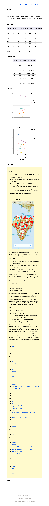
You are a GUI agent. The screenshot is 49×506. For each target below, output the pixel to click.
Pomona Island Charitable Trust (27, 497)
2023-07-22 (10, 9)
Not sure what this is (17, 453)
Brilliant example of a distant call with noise (23, 412)
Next (8, 481)
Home (21, 4)
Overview (10, 24)
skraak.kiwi (10, 4)
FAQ (26, 4)
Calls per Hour (11, 56)
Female (13, 351)
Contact (39, 4)
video (10, 196)
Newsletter (10, 164)
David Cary (21, 501)
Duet (12, 346)
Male (12, 353)
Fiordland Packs (27, 498)
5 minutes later (15, 388)
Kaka (12, 395)
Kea (12, 473)
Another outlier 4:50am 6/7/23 (19, 391)
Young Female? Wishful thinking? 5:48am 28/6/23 (25, 386)
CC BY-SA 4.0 (16, 501)
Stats (30, 4)
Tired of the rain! (15, 415)
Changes (9, 88)
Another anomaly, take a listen (19, 417)
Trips (34, 4)
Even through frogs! (16, 451)
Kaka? (13, 376)
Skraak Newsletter (28, 495)
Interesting (14, 363)
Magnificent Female (16, 406)
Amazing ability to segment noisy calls (21, 447)
